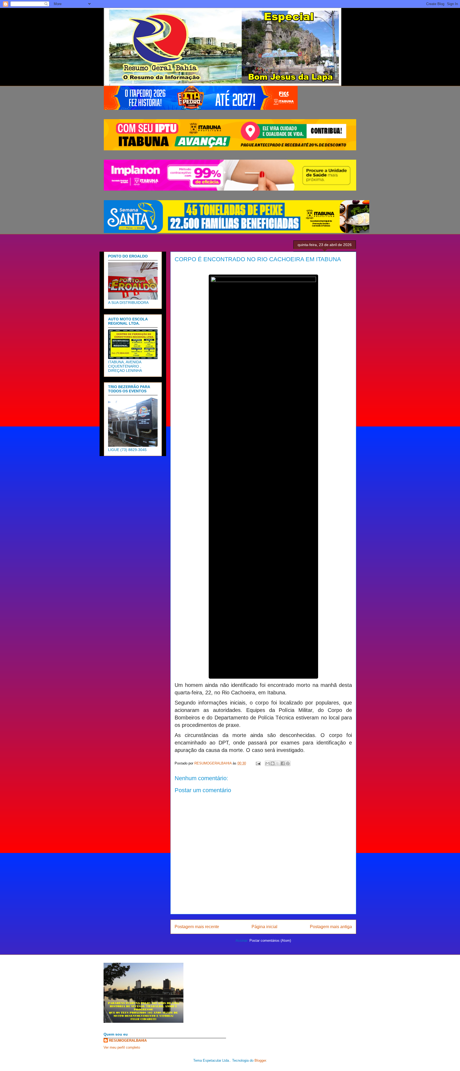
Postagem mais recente (197, 926)
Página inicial (264, 926)
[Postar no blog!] (272, 763)
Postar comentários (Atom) (270, 941)
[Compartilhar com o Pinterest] (287, 763)
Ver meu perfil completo (122, 1047)
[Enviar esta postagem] (258, 763)
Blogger (260, 1060)
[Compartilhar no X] (277, 763)
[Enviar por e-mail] (267, 763)
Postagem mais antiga (331, 926)
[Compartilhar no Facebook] (282, 763)
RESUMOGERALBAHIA (128, 1040)
